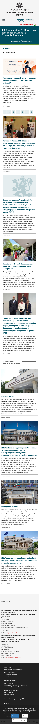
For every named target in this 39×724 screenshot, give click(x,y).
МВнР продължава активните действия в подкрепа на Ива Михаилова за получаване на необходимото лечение (19, 560)
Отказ (25, 716)
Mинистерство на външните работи (21, 41)
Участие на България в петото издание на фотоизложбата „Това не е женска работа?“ (19, 80)
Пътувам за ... (29, 19)
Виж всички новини (9, 52)
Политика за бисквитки (10, 674)
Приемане (15, 716)
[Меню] (3, 19)
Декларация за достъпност (11, 676)
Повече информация (19, 720)
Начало (6, 703)
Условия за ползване (9, 672)
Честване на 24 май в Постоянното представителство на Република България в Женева (18, 266)
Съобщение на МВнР (9, 507)
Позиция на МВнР (8, 396)
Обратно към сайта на (26, 40)
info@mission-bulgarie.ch (13, 633)
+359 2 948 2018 (8, 693)
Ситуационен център (26, 24)
